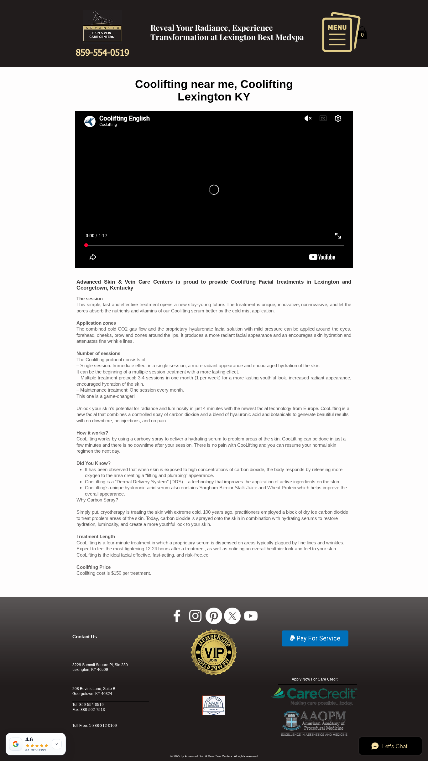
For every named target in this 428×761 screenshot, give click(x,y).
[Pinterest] (214, 616)
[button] (341, 32)
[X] (232, 616)
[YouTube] (251, 616)
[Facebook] (177, 616)
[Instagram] (195, 616)
